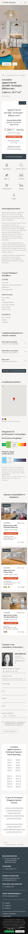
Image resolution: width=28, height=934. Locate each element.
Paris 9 (18, 767)
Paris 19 (18, 784)
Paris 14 (9, 784)
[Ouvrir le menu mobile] (25, 2)
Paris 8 (18, 765)
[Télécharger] (20, 103)
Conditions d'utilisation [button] (9, 914)
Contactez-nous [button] (9, 886)
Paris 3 (10, 765)
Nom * (3, 691)
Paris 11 (9, 776)
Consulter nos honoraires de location (14, 371)
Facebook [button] (7, 908)
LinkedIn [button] (7, 903)
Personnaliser (20, 931)
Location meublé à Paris (14, 810)
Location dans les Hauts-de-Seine (14, 816)
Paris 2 (10, 762)
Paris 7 (18, 762)
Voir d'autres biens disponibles (14, 156)
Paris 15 (9, 786)
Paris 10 (17, 770)
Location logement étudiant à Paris (14, 829)
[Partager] (24, 103)
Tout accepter (10, 931)
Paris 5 (10, 770)
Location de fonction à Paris (14, 824)
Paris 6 (18, 760)
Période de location (7, 676)
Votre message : (6, 683)
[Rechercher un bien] (21, 2)
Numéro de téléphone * (8, 713)
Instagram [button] (8, 905)
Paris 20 (18, 786)
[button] (22, 37)
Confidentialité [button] (6, 916)
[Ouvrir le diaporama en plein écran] (15, 64)
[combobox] (4, 715)
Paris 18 (18, 781)
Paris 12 (9, 778)
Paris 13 (9, 781)
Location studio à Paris (14, 827)
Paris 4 (10, 767)
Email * (4, 706)
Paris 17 (18, 778)
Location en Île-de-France (14, 832)
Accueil (5, 842)
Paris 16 (18, 776)
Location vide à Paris (14, 813)
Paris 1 (10, 760)
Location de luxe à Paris (14, 818)
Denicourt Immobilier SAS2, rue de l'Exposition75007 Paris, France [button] (12, 860)
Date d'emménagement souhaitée (11, 668)
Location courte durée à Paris (14, 808)
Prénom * (4, 698)
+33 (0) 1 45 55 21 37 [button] (10, 869)
